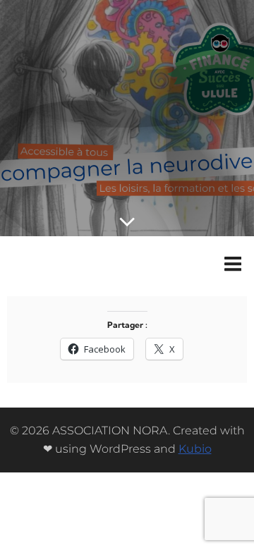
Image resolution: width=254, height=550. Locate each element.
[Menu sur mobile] (233, 264)
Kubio (195, 449)
